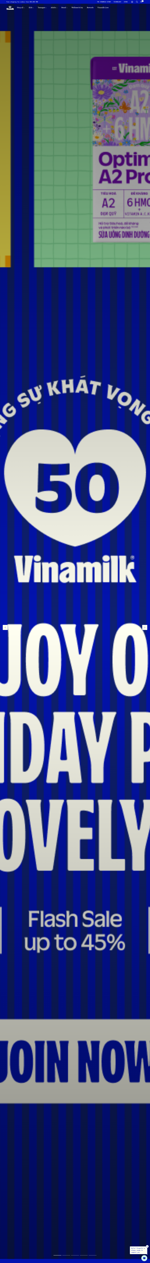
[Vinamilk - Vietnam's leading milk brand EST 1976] (10, 7)
